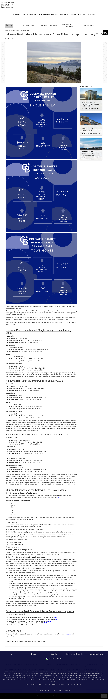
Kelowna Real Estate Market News (39, 14)
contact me (68, 634)
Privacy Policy (42, 684)
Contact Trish (81, 14)
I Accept (104, 696)
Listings (25, 15)
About (74, 15)
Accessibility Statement (57, 684)
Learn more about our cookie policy (49, 696)
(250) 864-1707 (5, 6)
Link (55, 617)
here (59, 497)
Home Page (16, 14)
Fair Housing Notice (75, 684)
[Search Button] (101, 25)
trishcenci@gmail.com (7, 7)
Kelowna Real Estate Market (12, 30)
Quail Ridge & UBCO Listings (60, 15)
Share (105, 33)
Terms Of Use (31, 684)
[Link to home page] (54, 3)
